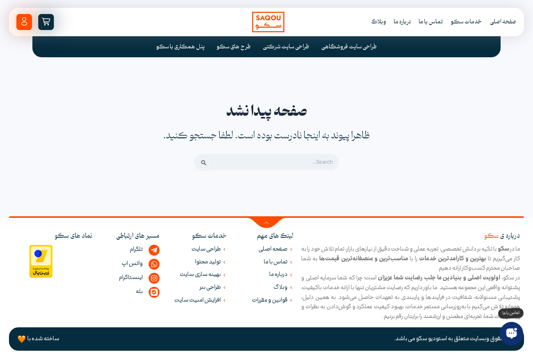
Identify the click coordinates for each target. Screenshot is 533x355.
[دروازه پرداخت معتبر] (41, 261)
